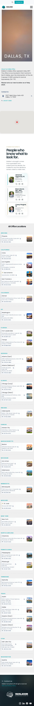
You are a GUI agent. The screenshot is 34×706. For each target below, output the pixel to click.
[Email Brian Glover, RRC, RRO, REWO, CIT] (19, 199)
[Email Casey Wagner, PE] (19, 213)
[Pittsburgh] (29, 565)
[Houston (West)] (29, 627)
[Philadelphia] (29, 555)
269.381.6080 (7, 476)
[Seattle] (29, 662)
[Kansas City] (29, 430)
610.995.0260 (7, 558)
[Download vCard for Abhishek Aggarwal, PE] (22, 184)
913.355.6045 (7, 508)
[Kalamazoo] (29, 473)
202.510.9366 (7, 320)
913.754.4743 (7, 433)
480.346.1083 (7, 242)
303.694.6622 (7, 301)
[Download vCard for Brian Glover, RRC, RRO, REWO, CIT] (22, 199)
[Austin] (29, 600)
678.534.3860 (7, 362)
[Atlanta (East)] (29, 359)
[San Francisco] (29, 282)
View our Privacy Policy (9, 686)
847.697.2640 (7, 400)
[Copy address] (31, 96)
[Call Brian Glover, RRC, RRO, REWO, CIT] (16, 199)
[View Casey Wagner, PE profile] (11, 209)
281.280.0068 (7, 622)
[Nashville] (29, 582)
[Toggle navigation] (31, 7)
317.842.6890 (7, 416)
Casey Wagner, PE (20, 205)
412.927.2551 (7, 569)
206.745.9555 (7, 666)
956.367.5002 (7, 604)
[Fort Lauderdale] (29, 333)
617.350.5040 (7, 450)
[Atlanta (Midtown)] (29, 369)
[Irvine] (29, 255)
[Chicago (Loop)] (29, 386)
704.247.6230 (7, 542)
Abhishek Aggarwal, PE (20, 176)
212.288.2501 (7, 525)
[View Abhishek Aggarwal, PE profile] (11, 180)
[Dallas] (17, 122)
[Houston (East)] (29, 619)
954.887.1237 (7, 336)
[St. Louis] (29, 506)
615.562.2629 (7, 585)
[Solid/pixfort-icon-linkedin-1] (23, 703)
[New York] (29, 522)
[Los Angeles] (29, 265)
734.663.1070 (7, 467)
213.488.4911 (7, 269)
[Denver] (29, 298)
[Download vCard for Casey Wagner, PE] (22, 213)
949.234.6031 (7, 258)
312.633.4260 (7, 389)
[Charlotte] (29, 539)
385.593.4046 (7, 649)
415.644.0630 (7, 285)
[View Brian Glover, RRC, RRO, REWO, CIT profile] (11, 194)
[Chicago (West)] (29, 396)
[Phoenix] (29, 239)
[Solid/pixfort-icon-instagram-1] (20, 703)
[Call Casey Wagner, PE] (16, 213)
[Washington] (29, 316)
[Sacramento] (29, 274)
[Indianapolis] (29, 413)
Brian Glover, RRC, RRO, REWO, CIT (19, 190)
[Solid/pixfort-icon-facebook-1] (27, 703)
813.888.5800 (7, 345)
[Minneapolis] (29, 489)
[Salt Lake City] (29, 645)
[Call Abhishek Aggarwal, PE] (16, 184)
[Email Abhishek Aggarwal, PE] (19, 184)
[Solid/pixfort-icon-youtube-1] (30, 703)
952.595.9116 (7, 492)
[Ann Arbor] (29, 464)
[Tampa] (29, 342)
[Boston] (29, 447)
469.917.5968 (7, 100)
